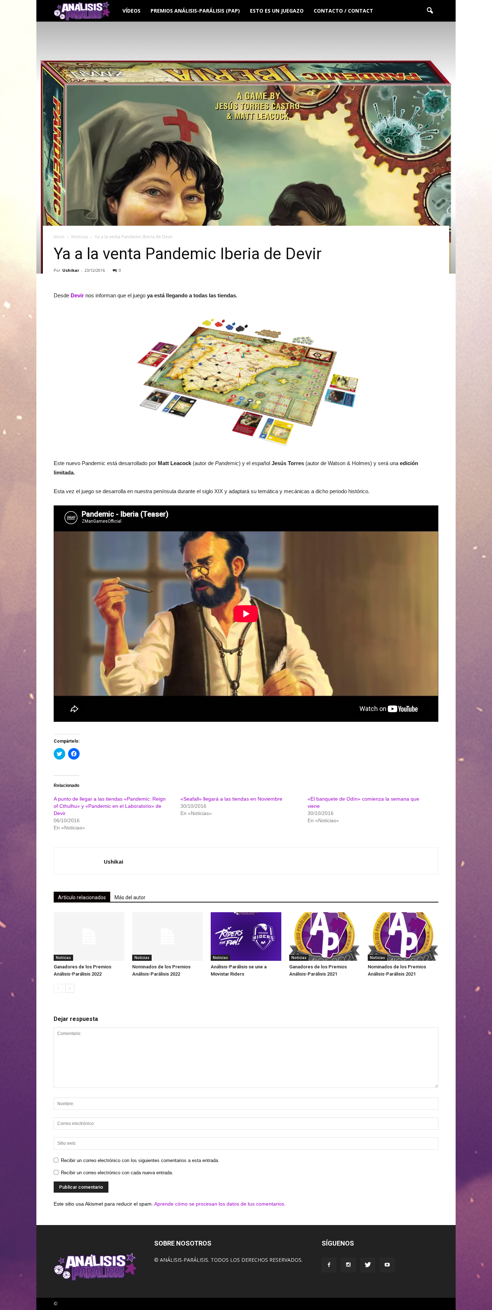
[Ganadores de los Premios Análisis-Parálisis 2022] (89, 936)
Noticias (63, 957)
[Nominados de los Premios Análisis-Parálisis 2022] (167, 936)
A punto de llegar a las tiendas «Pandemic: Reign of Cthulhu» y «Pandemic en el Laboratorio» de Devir (110, 806)
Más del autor (130, 897)
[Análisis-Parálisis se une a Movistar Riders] (246, 936)
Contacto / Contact (343, 10)
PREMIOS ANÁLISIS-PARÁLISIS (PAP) (195, 10)
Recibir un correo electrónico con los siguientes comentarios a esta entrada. (140, 1160)
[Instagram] (348, 1265)
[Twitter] (368, 1265)
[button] (429, 10)
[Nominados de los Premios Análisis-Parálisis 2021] (403, 936)
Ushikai (70, 270)
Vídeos (131, 10)
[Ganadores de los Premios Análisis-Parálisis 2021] (324, 936)
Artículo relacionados (82, 897)
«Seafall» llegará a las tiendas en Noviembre (231, 799)
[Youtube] (387, 1265)
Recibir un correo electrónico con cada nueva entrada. (117, 1172)
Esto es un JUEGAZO (277, 10)
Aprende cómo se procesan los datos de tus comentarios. (220, 1204)
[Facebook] (329, 1265)
